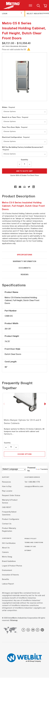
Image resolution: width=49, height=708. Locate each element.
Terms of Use (30, 546)
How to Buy (6, 486)
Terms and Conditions (33, 542)
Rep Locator (7, 491)
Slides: (8, 107)
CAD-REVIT (6, 507)
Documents (24, 268)
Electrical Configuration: (15, 137)
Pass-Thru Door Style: (14, 127)
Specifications (24, 255)
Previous (3, 403)
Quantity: (24, 160)
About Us (6, 548)
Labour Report (8, 584)
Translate (44, 469)
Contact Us (6, 524)
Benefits (5, 579)
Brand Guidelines (9, 561)
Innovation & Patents (10, 575)
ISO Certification (8, 543)
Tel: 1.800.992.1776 (32, 482)
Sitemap (27, 550)
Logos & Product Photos (12, 566)
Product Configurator (10, 519)
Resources (6, 482)
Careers (5, 552)
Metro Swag (7, 557)
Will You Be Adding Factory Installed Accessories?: (22, 148)
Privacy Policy (30, 538)
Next (45, 403)
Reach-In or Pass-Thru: (15, 117)
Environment (7, 570)
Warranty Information (24, 261)
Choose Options (24, 454)
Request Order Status (11, 496)
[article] (25, 426)
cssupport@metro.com (33, 486)
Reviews (24, 275)
